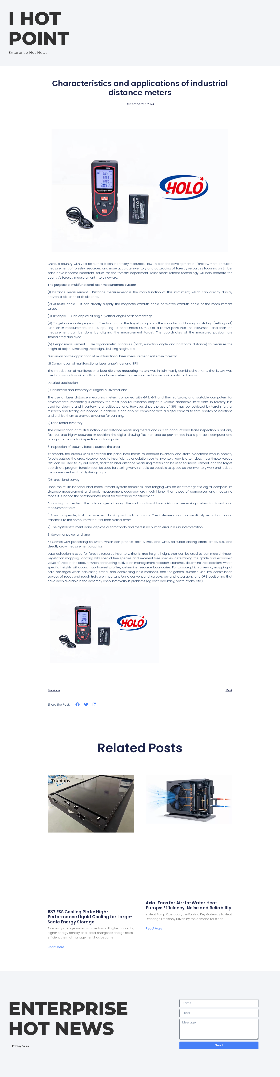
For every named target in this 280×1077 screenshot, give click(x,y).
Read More (56, 947)
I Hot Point (38, 28)
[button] (77, 704)
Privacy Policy (20, 1046)
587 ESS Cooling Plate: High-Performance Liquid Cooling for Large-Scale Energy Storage (90, 917)
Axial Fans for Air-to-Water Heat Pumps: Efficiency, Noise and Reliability (188, 905)
